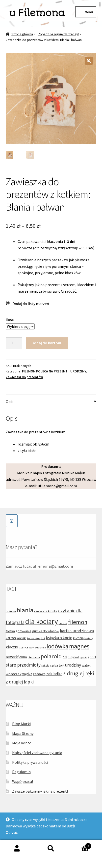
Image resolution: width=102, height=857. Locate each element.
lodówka (57, 646)
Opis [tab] (9, 401)
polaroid (51, 656)
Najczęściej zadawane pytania (37, 752)
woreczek (14, 674)
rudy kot (73, 657)
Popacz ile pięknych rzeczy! (58, 34)
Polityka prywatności (30, 762)
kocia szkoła (34, 638)
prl (64, 657)
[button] (89, 61)
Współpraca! (22, 781)
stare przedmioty (23, 665)
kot (43, 638)
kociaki (21, 638)
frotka (10, 631)
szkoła (45, 665)
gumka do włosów (45, 631)
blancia (11, 611)
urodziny (73, 665)
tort (61, 665)
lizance (23, 647)
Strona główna (22, 34)
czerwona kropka (45, 611)
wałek (86, 665)
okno (23, 657)
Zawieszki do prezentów (24, 377)
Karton (78, 844)
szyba (54, 665)
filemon (77, 622)
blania (25, 610)
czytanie (67, 611)
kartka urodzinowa (77, 630)
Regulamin (21, 771)
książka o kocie (59, 637)
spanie (83, 657)
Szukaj (51, 848)
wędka (27, 674)
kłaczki (12, 646)
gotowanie (23, 631)
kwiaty (88, 638)
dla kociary (41, 621)
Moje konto (21, 742)
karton (11, 637)
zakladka (54, 674)
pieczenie (34, 657)
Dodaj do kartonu (46, 342)
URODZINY (78, 371)
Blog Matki (21, 723)
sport (92, 657)
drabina (63, 623)
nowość (12, 656)
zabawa (39, 674)
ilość (10, 319)
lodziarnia (40, 647)
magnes (79, 646)
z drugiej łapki (20, 682)
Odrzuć (12, 832)
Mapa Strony (22, 733)
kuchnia (78, 638)
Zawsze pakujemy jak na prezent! (40, 791)
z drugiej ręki (78, 673)
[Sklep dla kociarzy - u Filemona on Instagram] (12, 520)
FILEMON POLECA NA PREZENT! (45, 371)
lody (31, 647)
